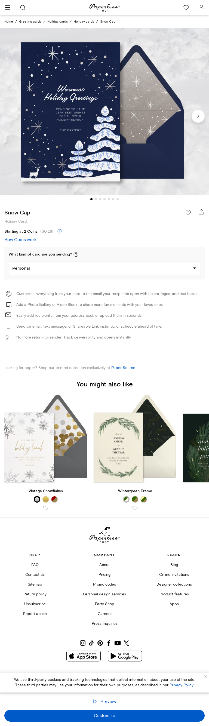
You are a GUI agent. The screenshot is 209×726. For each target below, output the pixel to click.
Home (8, 22)
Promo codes (104, 584)
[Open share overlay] (201, 211)
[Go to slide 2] (96, 199)
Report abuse (35, 613)
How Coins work (20, 239)
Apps (174, 604)
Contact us (35, 574)
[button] (76, 254)
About (104, 564)
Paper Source (123, 367)
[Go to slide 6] (113, 199)
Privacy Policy (181, 685)
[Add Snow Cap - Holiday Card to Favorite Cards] (188, 213)
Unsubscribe (35, 604)
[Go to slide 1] (91, 199)
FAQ (35, 564)
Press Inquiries (105, 623)
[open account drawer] (201, 7)
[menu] (7, 7)
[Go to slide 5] (109, 199)
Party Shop (104, 604)
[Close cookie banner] (205, 676)
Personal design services (104, 594)
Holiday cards (57, 22)
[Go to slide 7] (117, 199)
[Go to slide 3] (100, 199)
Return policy (35, 594)
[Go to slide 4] (104, 199)
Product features (174, 594)
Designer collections (174, 584)
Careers (105, 613)
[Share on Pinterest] (100, 643)
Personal (21, 268)
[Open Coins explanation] (59, 231)
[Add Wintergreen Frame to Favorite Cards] (135, 508)
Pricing (104, 574)
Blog (174, 564)
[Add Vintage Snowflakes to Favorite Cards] (45, 508)
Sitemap (35, 584)
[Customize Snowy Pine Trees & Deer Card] (104, 112)
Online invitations (174, 574)
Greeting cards (30, 22)
